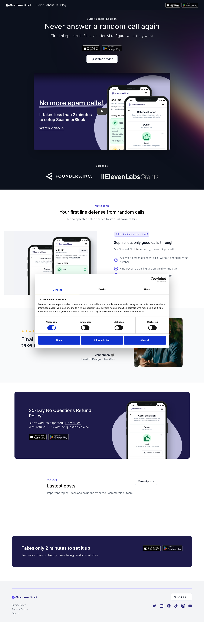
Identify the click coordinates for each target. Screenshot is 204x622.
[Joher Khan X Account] (113, 355)
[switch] (85, 327)
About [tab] (147, 289)
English (181, 596)
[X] (154, 606)
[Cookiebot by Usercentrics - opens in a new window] (153, 279)
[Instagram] (183, 606)
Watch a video (104, 59)
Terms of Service (20, 609)
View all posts (146, 481)
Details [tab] (102, 289)
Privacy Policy (19, 605)
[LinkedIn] (161, 606)
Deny (59, 340)
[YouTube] (190, 606)
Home (40, 5)
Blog (63, 5)
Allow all (144, 340)
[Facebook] (169, 606)
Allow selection (102, 340)
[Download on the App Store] (172, 5)
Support (16, 613)
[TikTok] (176, 606)
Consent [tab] (57, 289)
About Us (52, 5)
